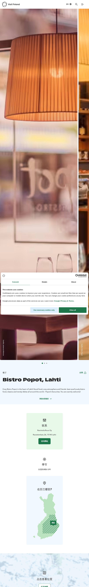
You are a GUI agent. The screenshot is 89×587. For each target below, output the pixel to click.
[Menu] (82, 4)
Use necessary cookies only (44, 310)
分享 (81, 373)
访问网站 (44, 441)
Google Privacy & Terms (64, 301)
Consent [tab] (15, 282)
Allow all (72, 310)
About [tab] (73, 282)
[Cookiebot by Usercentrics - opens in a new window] (77, 275)
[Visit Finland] (11, 4)
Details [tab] (44, 282)
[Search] (76, 4)
